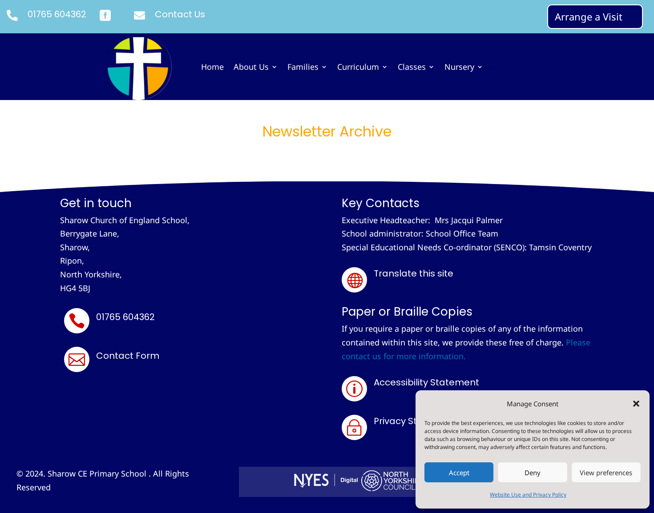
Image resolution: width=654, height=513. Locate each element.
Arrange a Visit (588, 16)
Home (212, 68)
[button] (636, 403)
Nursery (459, 68)
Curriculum (358, 68)
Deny (533, 472)
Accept (459, 472)
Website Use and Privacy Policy (528, 494)
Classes (412, 68)
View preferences (606, 472)
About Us (251, 68)
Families (303, 68)
